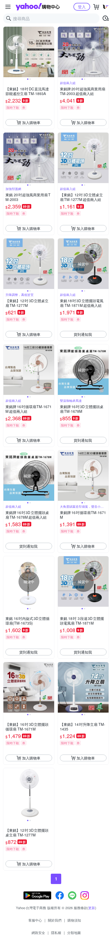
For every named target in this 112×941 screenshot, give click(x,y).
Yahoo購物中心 (38, 6)
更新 (91, 907)
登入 (82, 6)
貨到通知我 (83, 334)
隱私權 (56, 932)
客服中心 (35, 920)
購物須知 (74, 920)
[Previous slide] (6, 52)
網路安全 (38, 932)
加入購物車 (31, 122)
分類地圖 (74, 932)
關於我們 (54, 920)
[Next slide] (50, 52)
